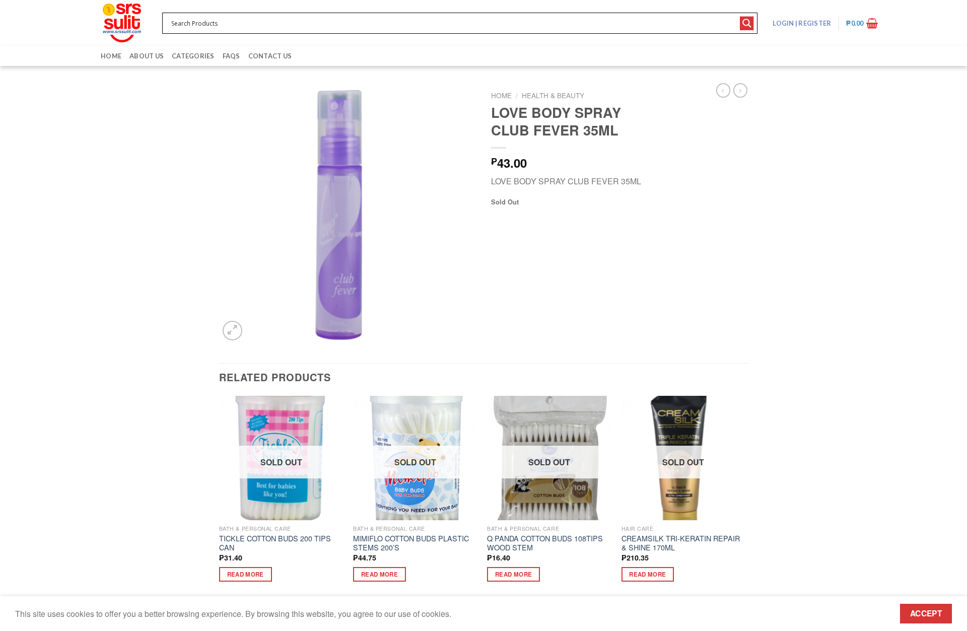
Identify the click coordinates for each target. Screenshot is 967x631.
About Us (146, 56)
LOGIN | (802, 23)
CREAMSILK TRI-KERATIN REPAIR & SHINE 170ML (680, 543)
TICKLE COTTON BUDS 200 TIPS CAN (275, 543)
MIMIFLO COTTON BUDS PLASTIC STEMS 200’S (411, 543)
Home (111, 56)
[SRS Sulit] (122, 23)
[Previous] (219, 498)
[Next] (744, 498)
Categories (193, 56)
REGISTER (814, 23)
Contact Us (270, 56)
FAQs (231, 56)
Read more (245, 574)
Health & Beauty (553, 95)
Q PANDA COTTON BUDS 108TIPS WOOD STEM (545, 543)
